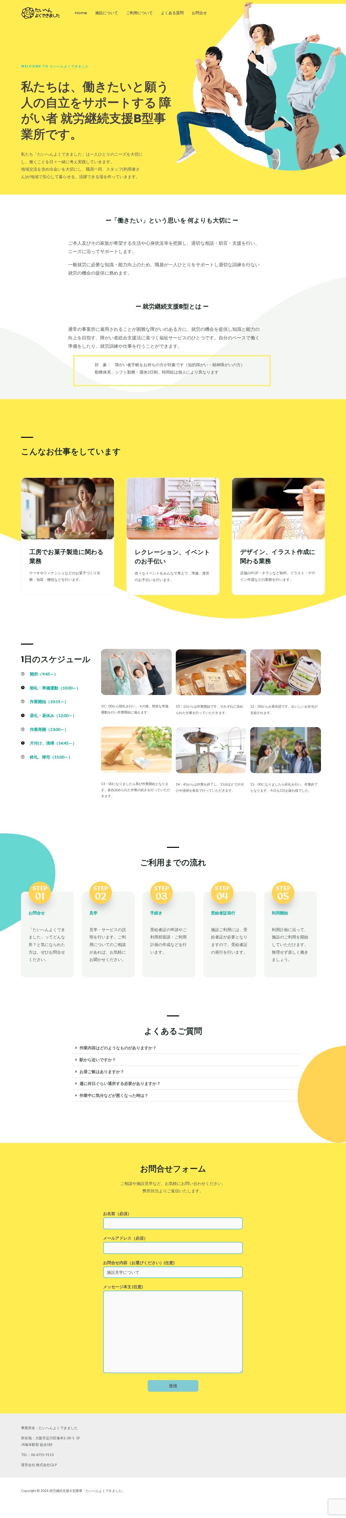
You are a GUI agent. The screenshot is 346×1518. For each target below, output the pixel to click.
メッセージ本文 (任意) (123, 1286)
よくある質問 (172, 12)
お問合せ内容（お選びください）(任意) (139, 1262)
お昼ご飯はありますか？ (102, 1071)
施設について (106, 12)
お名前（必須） (117, 1213)
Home (81, 12)
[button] (186, 1048)
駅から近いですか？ (98, 1059)
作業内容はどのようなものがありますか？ (118, 1047)
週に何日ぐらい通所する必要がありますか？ (120, 1083)
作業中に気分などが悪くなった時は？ (114, 1095)
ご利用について (139, 12)
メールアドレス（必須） (125, 1238)
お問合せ (199, 12)
